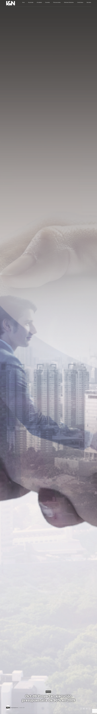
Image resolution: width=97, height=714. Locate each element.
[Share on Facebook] (81, 708)
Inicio (23, 2)
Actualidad (39, 2)
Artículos (48, 691)
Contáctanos (80, 2)
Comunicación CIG (14, 707)
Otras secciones (57, 2)
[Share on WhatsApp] (89, 708)
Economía (47, 2)
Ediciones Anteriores (69, 2)
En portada (30, 2)
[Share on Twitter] (84, 708)
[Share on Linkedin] (87, 708)
